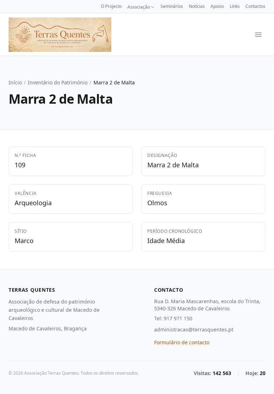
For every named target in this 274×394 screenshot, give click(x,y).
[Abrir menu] (258, 35)
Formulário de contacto (181, 342)
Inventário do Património (57, 82)
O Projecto (111, 6)
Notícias (197, 6)
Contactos (255, 6)
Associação (138, 7)
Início (15, 82)
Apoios (217, 6)
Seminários (172, 6)
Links (235, 6)
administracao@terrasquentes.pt (193, 329)
